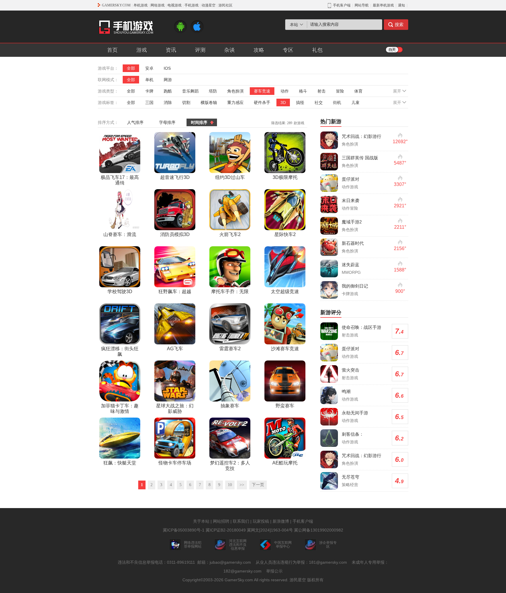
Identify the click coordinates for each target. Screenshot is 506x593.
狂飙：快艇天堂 (119, 462)
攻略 (259, 50)
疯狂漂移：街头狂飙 (120, 351)
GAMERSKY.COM (116, 5)
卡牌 (149, 91)
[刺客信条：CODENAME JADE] (329, 438)
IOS (167, 68)
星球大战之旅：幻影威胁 (175, 408)
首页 (112, 50)
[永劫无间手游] (329, 416)
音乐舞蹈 (190, 91)
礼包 (317, 50)
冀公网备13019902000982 (318, 530)
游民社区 (225, 5)
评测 (200, 50)
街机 (337, 102)
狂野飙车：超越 (174, 291)
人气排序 (135, 122)
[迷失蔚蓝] (329, 268)
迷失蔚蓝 (350, 264)
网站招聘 (221, 521)
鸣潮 (346, 391)
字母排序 (167, 122)
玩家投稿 (261, 521)
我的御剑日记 (355, 285)
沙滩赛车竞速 (285, 348)
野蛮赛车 (285, 405)
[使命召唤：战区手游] (329, 331)
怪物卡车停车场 (174, 462)
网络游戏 (158, 5)
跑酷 (168, 91)
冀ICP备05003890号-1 (183, 530)
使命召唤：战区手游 (361, 327)
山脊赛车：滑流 (119, 234)
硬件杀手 (262, 102)
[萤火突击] (329, 374)
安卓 (149, 68)
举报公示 (274, 571)
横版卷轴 (209, 102)
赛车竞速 (262, 91)
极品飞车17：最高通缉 (120, 180)
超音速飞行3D (175, 177)
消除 (168, 102)
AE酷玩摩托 (285, 462)
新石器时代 (353, 243)
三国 (149, 102)
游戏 (141, 50)
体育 (358, 91)
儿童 (355, 102)
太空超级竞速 (285, 291)
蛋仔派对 (350, 179)
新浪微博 (281, 521)
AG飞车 (175, 348)
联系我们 (241, 521)
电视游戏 (174, 5)
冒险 (340, 91)
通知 (401, 5)
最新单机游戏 (383, 5)
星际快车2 (285, 234)
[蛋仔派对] (329, 183)
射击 (321, 91)
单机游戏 (141, 5)
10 (230, 485)
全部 (131, 68)
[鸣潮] (329, 395)
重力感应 (235, 102)
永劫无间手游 (355, 412)
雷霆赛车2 (230, 348)
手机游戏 (191, 5)
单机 (149, 79)
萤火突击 (350, 370)
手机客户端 (303, 521)
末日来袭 (350, 200)
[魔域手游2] (329, 226)
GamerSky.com (239, 579)
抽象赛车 (229, 405)
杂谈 (229, 50)
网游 (168, 79)
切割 (186, 102)
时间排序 (199, 122)
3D (283, 102)
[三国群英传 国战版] (329, 161)
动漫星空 (208, 5)
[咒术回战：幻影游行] (329, 140)
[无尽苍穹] (329, 481)
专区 (288, 50)
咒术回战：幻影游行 (361, 136)
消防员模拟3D (175, 234)
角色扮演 (235, 91)
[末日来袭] (329, 204)
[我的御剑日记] (329, 290)
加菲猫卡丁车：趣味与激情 (120, 408)
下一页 (258, 485)
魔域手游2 (352, 221)
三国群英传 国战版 (360, 157)
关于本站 (201, 521)
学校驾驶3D (119, 291)
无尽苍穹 (350, 476)
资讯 (171, 50)
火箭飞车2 (230, 234)
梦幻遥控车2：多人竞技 (230, 465)
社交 (318, 102)
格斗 (303, 91)
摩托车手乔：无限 (230, 291)
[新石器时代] (329, 247)
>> (242, 485)
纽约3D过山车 (230, 177)
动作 (285, 91)
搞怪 (300, 102)
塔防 (213, 91)
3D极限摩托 (285, 177)
